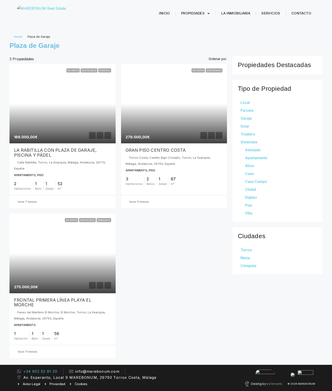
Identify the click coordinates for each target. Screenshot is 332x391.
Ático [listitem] (249, 165)
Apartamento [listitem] (256, 158)
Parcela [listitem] (247, 110)
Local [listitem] (245, 102)
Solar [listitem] (245, 126)
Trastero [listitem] (248, 134)
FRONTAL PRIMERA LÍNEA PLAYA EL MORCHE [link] (52, 302)
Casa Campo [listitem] (256, 181)
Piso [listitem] (248, 205)
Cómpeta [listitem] (248, 265)
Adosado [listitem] (253, 150)
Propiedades (193, 13)
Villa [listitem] (248, 213)
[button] (314, 44)
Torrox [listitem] (246, 250)
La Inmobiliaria (235, 13)
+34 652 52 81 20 (40, 371)
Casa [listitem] (249, 173)
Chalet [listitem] (250, 189)
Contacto (301, 13)
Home (18, 36)
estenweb (274, 384)
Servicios (270, 13)
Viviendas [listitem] (249, 142)
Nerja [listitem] (245, 258)
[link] (62, 103)
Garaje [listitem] (246, 118)
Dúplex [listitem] (251, 197)
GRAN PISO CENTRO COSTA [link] (156, 150)
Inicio (164, 13)
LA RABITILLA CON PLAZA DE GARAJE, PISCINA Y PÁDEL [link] (55, 152)
